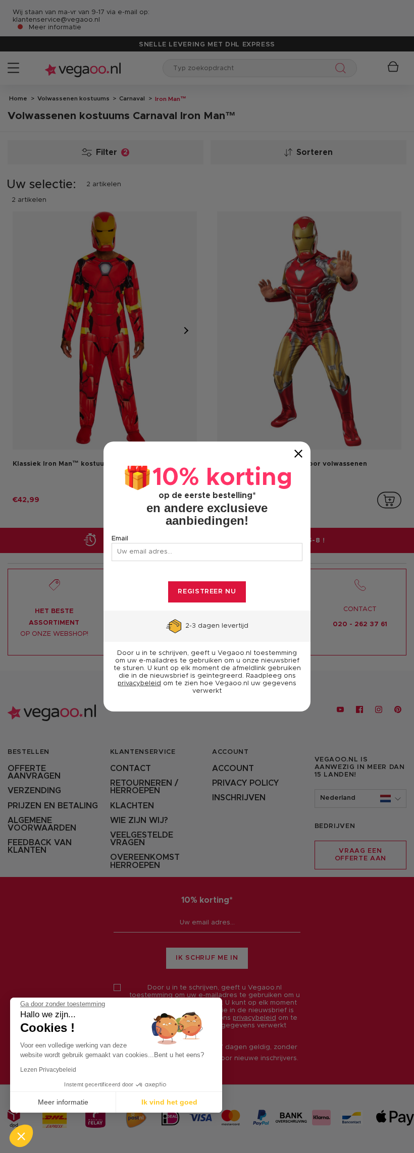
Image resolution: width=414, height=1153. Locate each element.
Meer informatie (63, 1102)
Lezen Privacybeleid (48, 1069)
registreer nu (207, 591)
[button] (21, 1136)
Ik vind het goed (169, 1102)
